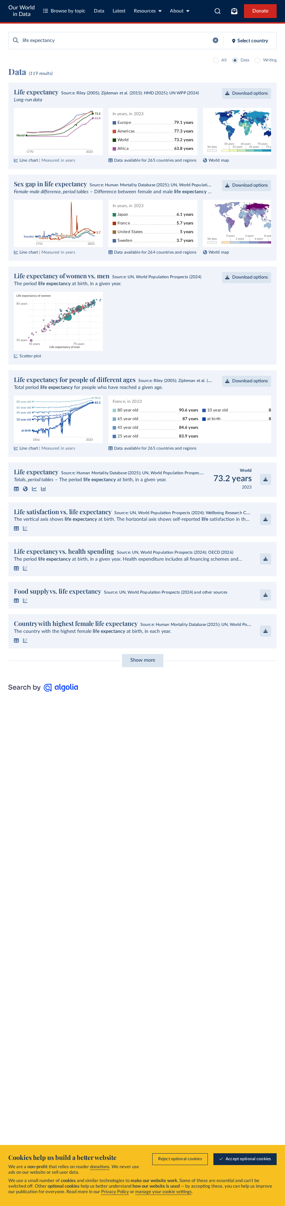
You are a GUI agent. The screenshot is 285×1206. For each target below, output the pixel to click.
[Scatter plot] (25, 528)
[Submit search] (15, 40)
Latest (119, 11)
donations (99, 1167)
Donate (260, 11)
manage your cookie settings (163, 1192)
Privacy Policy (115, 1192)
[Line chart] (34, 488)
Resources (145, 11)
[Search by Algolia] (43, 690)
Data (99, 11)
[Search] (218, 11)
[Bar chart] (43, 488)
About (177, 11)
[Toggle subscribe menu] (234, 11)
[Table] (16, 488)
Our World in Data (21, 11)
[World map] (25, 488)
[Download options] (265, 479)
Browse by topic (68, 11)
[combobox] (218, 11)
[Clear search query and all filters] (215, 40)
